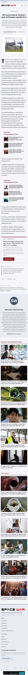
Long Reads (4, 628)
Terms (21, 667)
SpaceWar (4, 620)
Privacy (16, 667)
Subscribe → (7, 658)
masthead (8, 290)
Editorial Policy (5, 641)
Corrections (4, 644)
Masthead (4, 639)
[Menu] (25, 5)
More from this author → (14, 333)
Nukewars (4, 623)
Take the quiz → (9, 259)
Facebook (9, 279)
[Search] (22, 5)
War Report (4, 625)
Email (14, 279)
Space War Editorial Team (10, 31)
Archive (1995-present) (7, 630)
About (2, 636)
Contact (3, 646)
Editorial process (21, 31)
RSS (9, 661)
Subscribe (4, 1)
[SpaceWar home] (8, 5)
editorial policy (21, 331)
